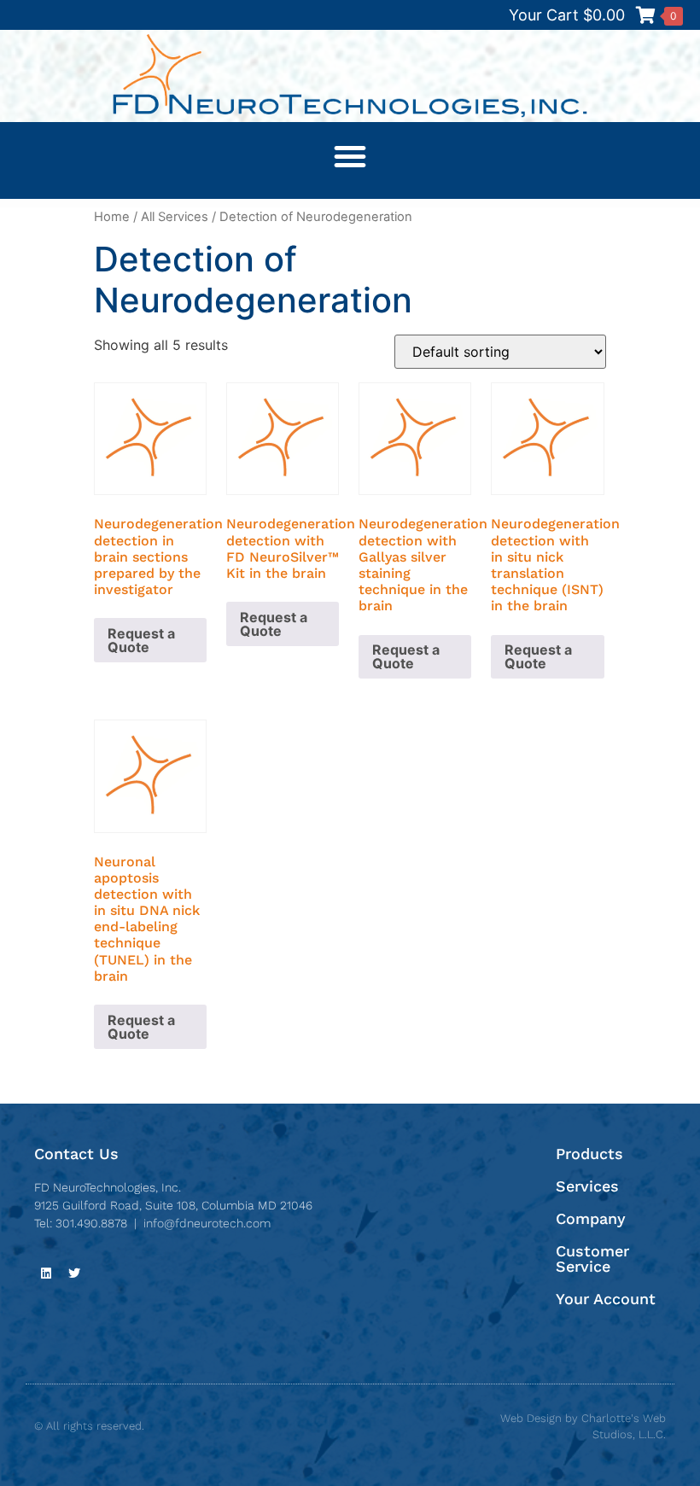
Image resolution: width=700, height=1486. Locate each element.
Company (591, 1218)
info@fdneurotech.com (207, 1223)
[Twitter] (74, 1273)
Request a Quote (141, 640)
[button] (350, 156)
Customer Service (592, 1258)
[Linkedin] (46, 1273)
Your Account (606, 1299)
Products (589, 1154)
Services (587, 1186)
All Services (174, 216)
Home (112, 216)
